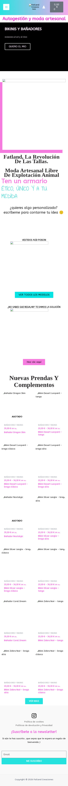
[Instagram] (34, 715)
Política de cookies (34, 721)
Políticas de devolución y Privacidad (34, 725)
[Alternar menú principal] (6, 7)
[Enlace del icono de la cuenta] (43, 7)
